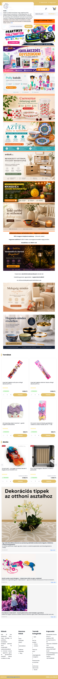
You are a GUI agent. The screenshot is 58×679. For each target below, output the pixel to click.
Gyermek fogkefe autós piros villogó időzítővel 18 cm (13, 383)
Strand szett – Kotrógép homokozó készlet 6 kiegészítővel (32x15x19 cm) (14, 469)
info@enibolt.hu (50, 654)
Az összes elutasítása (16, 26)
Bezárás (28, 26)
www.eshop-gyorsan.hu (13, 677)
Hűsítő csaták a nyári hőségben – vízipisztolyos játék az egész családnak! (22, 578)
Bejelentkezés (44, 2)
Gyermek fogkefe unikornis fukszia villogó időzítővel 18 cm (42, 383)
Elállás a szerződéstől (51, 677)
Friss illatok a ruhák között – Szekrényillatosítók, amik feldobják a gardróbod (23, 613)
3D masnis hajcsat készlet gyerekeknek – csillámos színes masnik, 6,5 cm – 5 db (42, 423)
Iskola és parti (39, 14)
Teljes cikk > (53, 550)
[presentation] (2, 465)
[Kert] (29, 246)
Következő (51, 14)
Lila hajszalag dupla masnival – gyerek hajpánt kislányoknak (13, 423)
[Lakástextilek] (29, 283)
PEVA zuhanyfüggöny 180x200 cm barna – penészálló (42, 469)
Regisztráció (53, 2)
